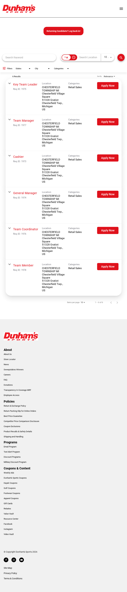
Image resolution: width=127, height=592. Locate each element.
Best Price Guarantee (13, 416)
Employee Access (11, 395)
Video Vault (9, 534)
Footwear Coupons (12, 493)
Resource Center (11, 519)
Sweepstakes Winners (14, 370)
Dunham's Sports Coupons (15, 478)
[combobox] (29, 57)
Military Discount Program (15, 462)
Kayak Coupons (10, 483)
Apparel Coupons (11, 498)
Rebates (7, 509)
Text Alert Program (12, 452)
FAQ (5, 380)
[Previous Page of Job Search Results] (111, 302)
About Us (8, 354)
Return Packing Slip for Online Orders (20, 411)
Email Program (10, 447)
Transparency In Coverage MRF (17, 390)
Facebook (8, 524)
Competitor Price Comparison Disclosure (21, 421)
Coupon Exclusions (12, 426)
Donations (8, 385)
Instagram (8, 529)
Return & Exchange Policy (15, 406)
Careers (7, 375)
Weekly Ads (9, 473)
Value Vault (9, 514)
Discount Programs (12, 457)
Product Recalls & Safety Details (18, 431)
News (6, 364)
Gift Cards (8, 503)
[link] (64, 97)
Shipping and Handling (13, 437)
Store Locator (9, 359)
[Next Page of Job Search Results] (117, 302)
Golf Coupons (10, 488)
